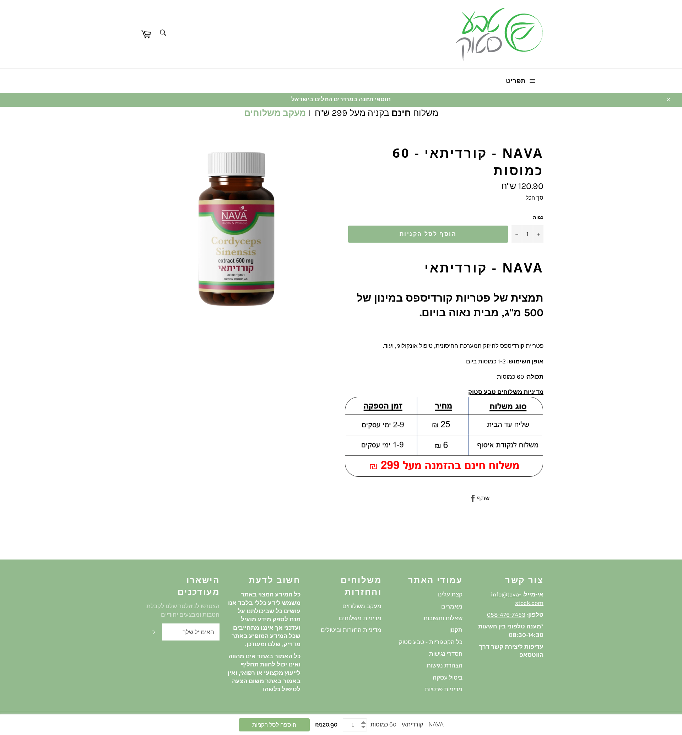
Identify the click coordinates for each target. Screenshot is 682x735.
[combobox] (162, 33)
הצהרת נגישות (444, 665)
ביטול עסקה (447, 677)
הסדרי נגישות (445, 653)
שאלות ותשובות (442, 618)
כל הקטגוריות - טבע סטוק (430, 641)
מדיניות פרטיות (443, 689)
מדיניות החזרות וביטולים (351, 629)
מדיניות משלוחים (360, 618)
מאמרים (451, 606)
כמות (538, 217)
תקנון (455, 629)
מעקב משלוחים (275, 113)
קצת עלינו (450, 594)
